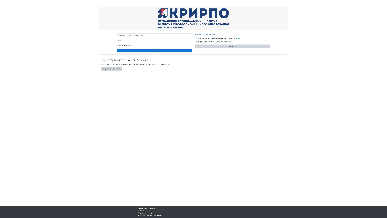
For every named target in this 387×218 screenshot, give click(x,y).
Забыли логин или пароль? (205, 34)
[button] (239, 38)
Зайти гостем (233, 46)
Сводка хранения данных (147, 213)
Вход (154, 50)
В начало (141, 211)
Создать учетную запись (112, 69)
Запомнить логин (125, 45)
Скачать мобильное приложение (150, 215)
